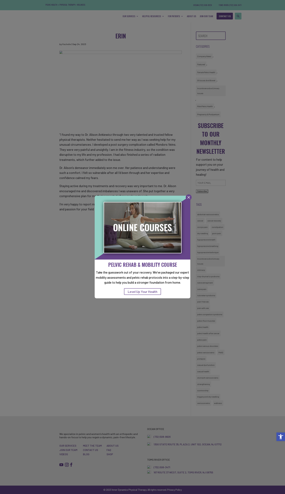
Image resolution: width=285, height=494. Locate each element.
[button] (280, 436)
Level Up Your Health (142, 292)
